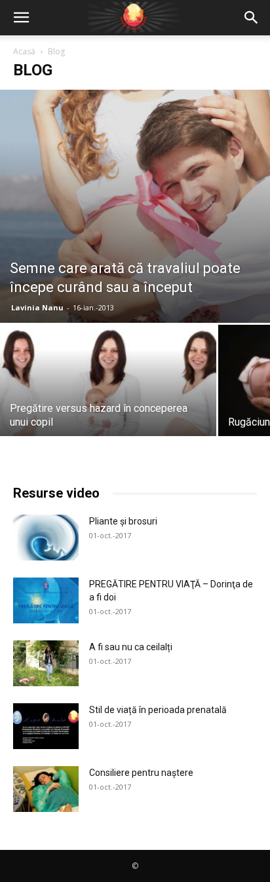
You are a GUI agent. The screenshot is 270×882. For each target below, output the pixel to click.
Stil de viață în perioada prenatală (158, 710)
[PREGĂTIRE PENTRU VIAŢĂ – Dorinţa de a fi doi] (46, 600)
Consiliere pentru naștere (141, 772)
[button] (21, 17)
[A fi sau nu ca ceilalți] (46, 663)
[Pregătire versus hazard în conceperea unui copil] (108, 405)
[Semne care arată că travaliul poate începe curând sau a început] (135, 206)
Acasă (24, 51)
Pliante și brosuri (123, 521)
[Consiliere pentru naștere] (46, 789)
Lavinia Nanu (37, 307)
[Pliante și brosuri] (46, 537)
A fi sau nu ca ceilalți (130, 647)
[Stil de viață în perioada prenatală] (46, 726)
